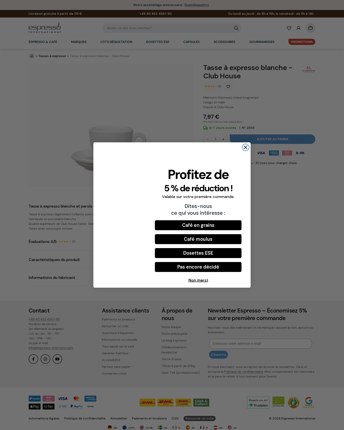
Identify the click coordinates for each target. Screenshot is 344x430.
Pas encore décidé (198, 267)
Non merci (198, 280)
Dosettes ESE (198, 253)
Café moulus (198, 239)
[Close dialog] (245, 147)
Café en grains (198, 225)
